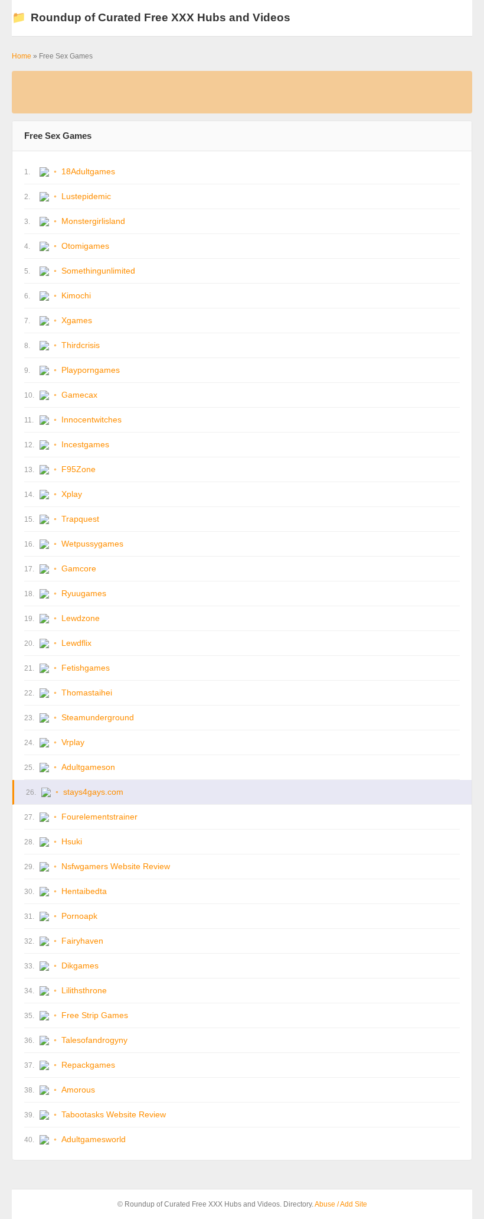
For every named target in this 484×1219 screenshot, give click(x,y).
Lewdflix (76, 643)
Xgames (76, 320)
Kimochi (76, 295)
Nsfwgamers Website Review (115, 866)
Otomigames (85, 246)
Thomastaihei (86, 692)
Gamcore (78, 568)
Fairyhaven (82, 940)
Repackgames (88, 1065)
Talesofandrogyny (94, 1040)
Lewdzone (80, 618)
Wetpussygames (92, 543)
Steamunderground (97, 717)
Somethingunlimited (98, 270)
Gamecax (79, 394)
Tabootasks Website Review (113, 1114)
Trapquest (80, 519)
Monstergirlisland (93, 221)
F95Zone (78, 469)
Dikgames (80, 965)
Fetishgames (85, 667)
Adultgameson (88, 767)
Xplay (71, 494)
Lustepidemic (86, 196)
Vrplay (72, 742)
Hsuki (71, 841)
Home (21, 56)
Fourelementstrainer (99, 816)
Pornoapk (79, 916)
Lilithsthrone (84, 990)
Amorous (78, 1089)
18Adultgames (88, 171)
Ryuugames (83, 593)
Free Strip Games (94, 1015)
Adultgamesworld (93, 1139)
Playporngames (90, 370)
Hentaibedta (84, 891)
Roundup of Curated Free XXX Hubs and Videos (151, 17)
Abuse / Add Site (341, 1204)
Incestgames (85, 444)
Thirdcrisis (80, 345)
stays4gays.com (93, 792)
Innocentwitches (91, 419)
